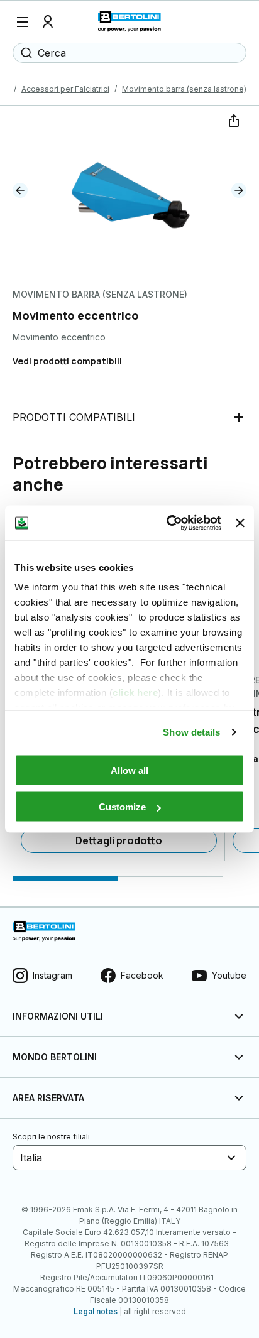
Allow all (129, 769)
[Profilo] (48, 22)
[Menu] (23, 22)
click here (135, 692)
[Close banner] (240, 522)
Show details (191, 732)
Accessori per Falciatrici (65, 89)
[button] (20, 190)
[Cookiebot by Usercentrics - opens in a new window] (167, 523)
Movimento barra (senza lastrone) (184, 89)
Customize (122, 807)
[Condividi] (232, 119)
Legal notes (96, 1311)
